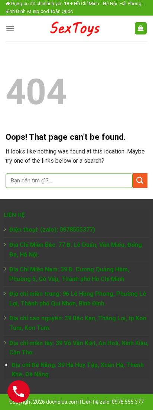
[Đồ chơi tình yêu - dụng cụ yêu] (74, 29)
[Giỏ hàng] (141, 28)
